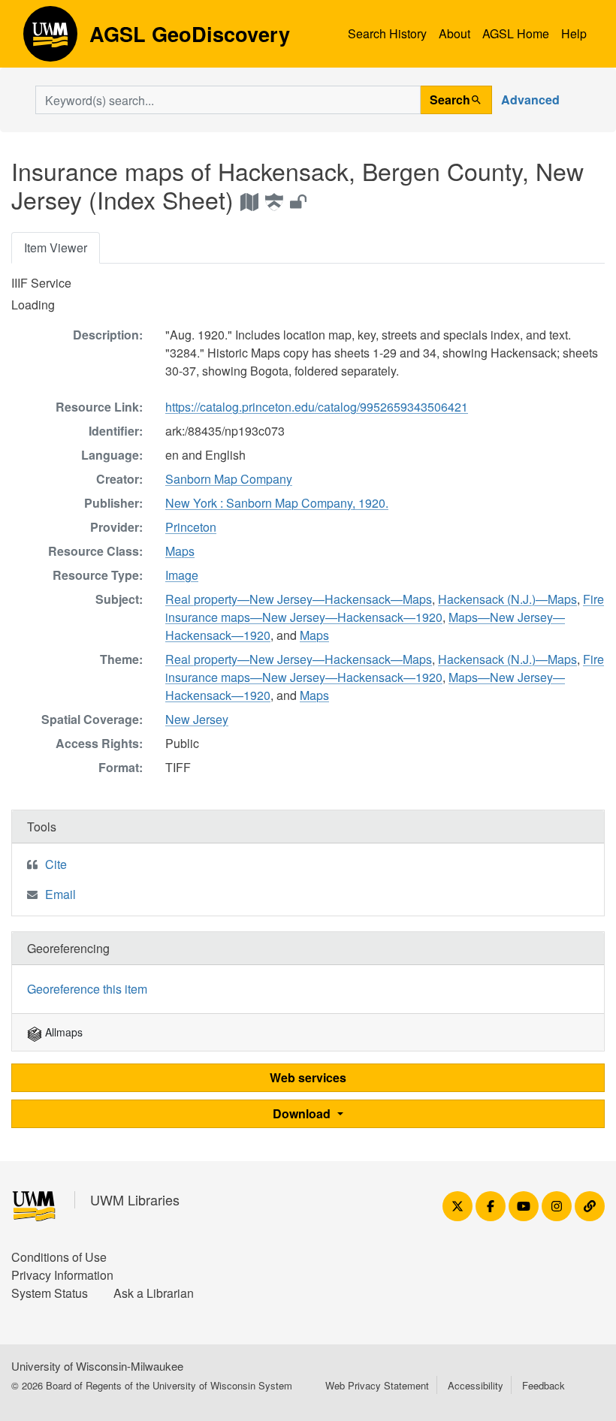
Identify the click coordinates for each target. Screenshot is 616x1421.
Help (574, 33)
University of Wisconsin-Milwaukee (97, 1366)
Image (181, 575)
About (454, 33)
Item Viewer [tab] (55, 247)
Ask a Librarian (153, 1293)
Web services (308, 1077)
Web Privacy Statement (377, 1385)
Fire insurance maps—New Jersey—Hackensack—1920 (384, 608)
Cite (56, 864)
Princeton (190, 527)
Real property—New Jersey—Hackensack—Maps (298, 599)
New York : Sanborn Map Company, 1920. (276, 502)
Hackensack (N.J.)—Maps (507, 599)
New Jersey (196, 719)
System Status (49, 1293)
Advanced (530, 99)
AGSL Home (515, 33)
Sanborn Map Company (228, 478)
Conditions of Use (59, 1257)
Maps (180, 551)
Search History (387, 33)
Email (60, 894)
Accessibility (475, 1385)
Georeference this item (87, 988)
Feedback (543, 1385)
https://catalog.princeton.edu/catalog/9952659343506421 (316, 406)
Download (303, 1113)
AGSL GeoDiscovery (50, 39)
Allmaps (62, 1031)
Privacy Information (62, 1275)
